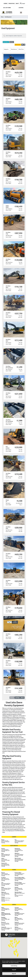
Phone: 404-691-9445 (6, 914)
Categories (6, 49)
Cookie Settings (14, 965)
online (15, 807)
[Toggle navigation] (21, 12)
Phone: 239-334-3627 (5, 879)
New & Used (5, 42)
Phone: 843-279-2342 (5, 855)
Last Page (17, 697)
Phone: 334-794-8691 (5, 841)
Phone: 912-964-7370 (19, 924)
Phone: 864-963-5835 (5, 865)
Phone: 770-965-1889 (5, 919)
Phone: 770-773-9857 (5, 929)
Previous (12, 697)
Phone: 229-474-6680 (19, 929)
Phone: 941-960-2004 (19, 889)
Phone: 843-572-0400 (5, 860)
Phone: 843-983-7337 (5, 850)
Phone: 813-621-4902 (19, 884)
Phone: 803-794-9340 (19, 860)
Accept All (14, 969)
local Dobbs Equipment (12, 725)
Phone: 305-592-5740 (5, 889)
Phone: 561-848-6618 (19, 895)
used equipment (8, 17)
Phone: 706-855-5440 (19, 914)
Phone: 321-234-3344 (5, 894)
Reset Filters (18, 44)
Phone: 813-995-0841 (5, 884)
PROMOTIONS (11, 3)
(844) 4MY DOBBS (7, 7)
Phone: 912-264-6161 (5, 924)
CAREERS (5, 3)
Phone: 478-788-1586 (19, 919)
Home (2, 17)
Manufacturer (14, 49)
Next (22, 697)
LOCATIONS (21, 7)
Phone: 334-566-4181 (19, 841)
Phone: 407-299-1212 (5, 900)
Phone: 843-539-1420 (19, 855)
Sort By (11, 42)
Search (23, 3)
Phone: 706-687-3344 (19, 909)
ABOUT (17, 3)
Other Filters (21, 49)
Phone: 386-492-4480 (5, 874)
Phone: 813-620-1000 (19, 879)
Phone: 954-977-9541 (19, 874)
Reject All (14, 973)
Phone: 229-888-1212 (5, 909)
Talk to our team (14, 777)
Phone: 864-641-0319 (19, 850)
